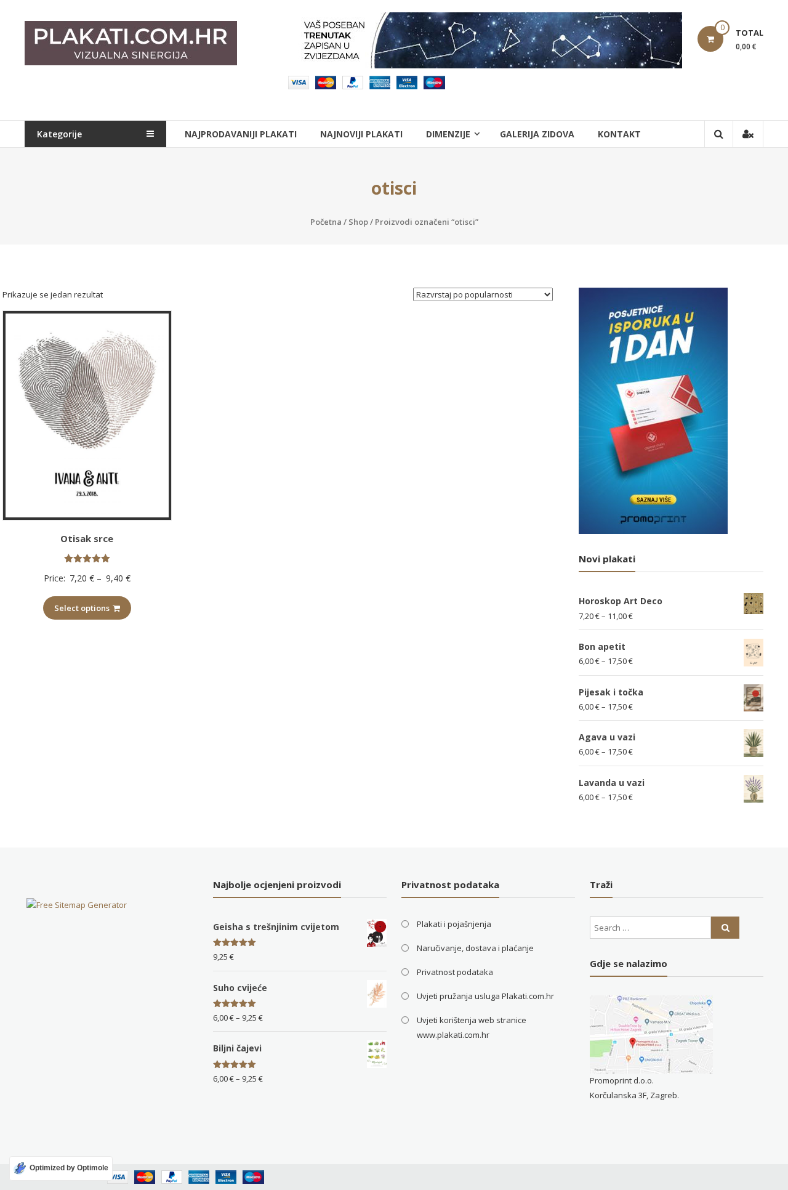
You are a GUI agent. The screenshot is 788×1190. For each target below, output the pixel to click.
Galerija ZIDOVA (537, 134)
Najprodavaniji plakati (241, 134)
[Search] (725, 928)
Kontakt (619, 134)
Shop (358, 221)
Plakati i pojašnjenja (454, 923)
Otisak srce (86, 538)
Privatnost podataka (455, 971)
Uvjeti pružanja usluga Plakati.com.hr (485, 996)
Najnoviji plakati (361, 134)
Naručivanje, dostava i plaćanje (475, 947)
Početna (326, 221)
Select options (82, 607)
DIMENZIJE (448, 134)
